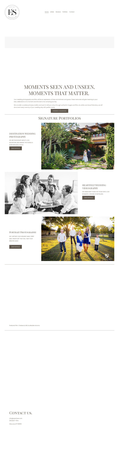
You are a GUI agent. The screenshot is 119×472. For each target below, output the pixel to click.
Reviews (58, 12)
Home (47, 12)
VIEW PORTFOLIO (15, 148)
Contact (71, 12)
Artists (52, 12)
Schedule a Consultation (59, 111)
